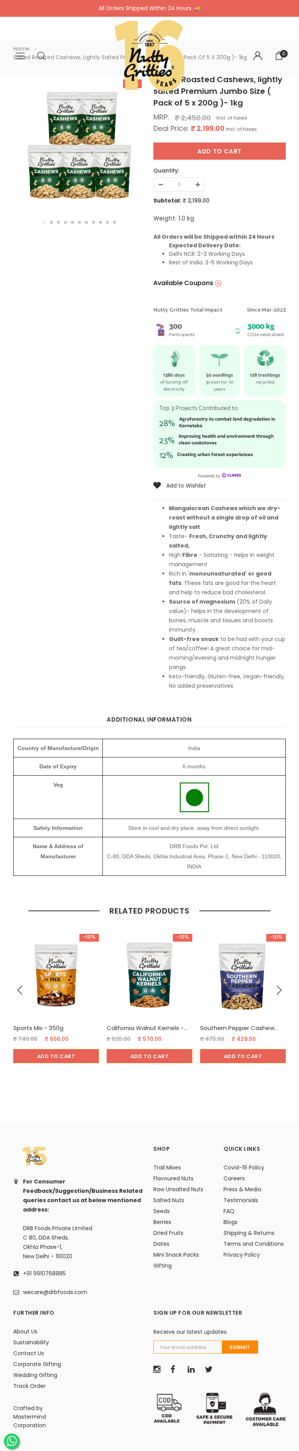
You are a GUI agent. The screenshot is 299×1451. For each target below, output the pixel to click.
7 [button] (86, 222)
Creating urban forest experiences (215, 454)
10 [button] (107, 222)
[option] (79, 143)
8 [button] (93, 222)
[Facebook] (176, 1369)
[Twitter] (210, 1369)
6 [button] (79, 222)
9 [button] (100, 222)
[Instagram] (159, 1369)
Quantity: (166, 170)
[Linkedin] (193, 1369)
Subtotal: (167, 200)
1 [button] (44, 222)
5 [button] (72, 222)
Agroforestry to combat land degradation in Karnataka (227, 422)
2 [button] (51, 222)
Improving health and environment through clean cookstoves (226, 439)
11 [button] (114, 222)
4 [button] (65, 222)
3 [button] (58, 222)
